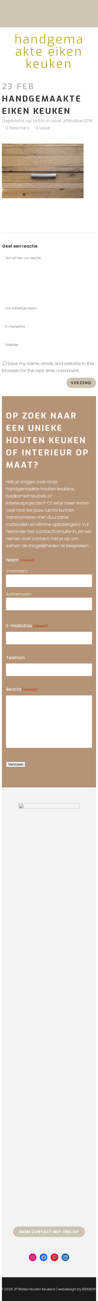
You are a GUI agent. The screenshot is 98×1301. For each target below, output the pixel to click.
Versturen (15, 764)
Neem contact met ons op (49, 1231)
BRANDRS (90, 1289)
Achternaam (18, 594)
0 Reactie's (17, 128)
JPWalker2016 (78, 121)
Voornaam (16, 571)
